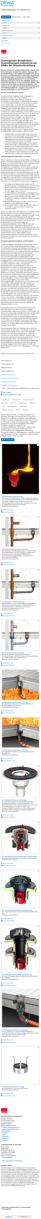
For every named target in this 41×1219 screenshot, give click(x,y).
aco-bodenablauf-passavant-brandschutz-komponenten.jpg (19, 856)
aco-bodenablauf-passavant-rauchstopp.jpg (14, 1030)
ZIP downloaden (7, 395)
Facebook (5, 1136)
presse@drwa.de (7, 1157)
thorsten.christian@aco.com (11, 1127)
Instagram (5, 1138)
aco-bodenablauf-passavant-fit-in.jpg (13, 1087)
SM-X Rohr (5, 403)
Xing (3, 1135)
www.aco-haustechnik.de (8, 378)
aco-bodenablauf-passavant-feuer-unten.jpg (15, 702)
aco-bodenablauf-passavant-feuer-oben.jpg (14, 750)
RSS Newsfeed (6, 1131)
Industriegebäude (12, 406)
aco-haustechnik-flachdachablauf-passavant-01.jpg (17, 974)
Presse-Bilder (16, 17)
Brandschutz (5, 400)
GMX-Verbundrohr (28, 400)
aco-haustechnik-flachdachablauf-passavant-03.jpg (17, 910)
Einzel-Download (7, 510)
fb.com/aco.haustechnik (8, 382)
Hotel (3, 406)
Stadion (18, 410)
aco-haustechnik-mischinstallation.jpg (13, 602)
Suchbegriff (4, 40)
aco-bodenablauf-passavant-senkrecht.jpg (14, 800)
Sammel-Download (9, 512)
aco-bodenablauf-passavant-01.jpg (12, 496)
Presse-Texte (6, 17)
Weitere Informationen (8, 1212)
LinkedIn (4, 1133)
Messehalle (23, 406)
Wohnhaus (26, 410)
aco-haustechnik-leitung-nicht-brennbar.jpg (15, 549)
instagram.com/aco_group (9, 385)
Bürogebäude (23, 403)
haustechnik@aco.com (8, 374)
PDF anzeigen (6, 392)
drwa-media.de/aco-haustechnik (12, 1161)
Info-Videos (26, 17)
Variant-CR (13, 403)
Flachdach (32, 403)
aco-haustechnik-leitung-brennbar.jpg (13, 653)
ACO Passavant (16, 400)
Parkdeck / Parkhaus (7, 410)
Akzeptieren (8, 1217)
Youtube (4, 1140)
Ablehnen (24, 1216)
